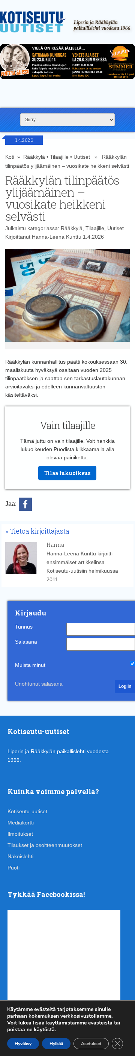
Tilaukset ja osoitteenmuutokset (45, 845)
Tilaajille (59, 157)
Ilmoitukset (20, 834)
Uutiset (82, 157)
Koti (9, 157)
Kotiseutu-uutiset (27, 811)
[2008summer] (67, 81)
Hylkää (56, 1044)
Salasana (26, 642)
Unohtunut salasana (39, 684)
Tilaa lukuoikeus (67, 473)
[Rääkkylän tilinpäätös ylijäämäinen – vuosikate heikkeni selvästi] (67, 299)
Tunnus (24, 627)
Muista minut (30, 665)
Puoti (14, 868)
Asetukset (91, 1044)
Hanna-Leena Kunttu (56, 237)
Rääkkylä (34, 157)
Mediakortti (21, 823)
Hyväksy (23, 1044)
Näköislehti (20, 856)
